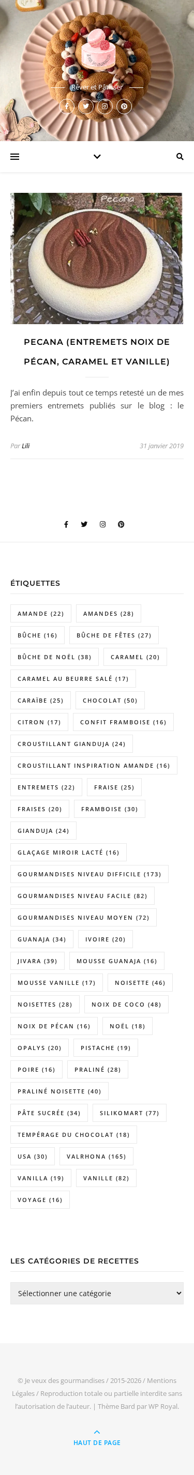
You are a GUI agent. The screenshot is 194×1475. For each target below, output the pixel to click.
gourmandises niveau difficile (89, 874)
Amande (41, 613)
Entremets (46, 787)
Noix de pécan (54, 1026)
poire (36, 1069)
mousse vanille (57, 982)
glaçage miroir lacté (69, 852)
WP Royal (162, 1406)
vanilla (41, 1178)
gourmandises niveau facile (82, 896)
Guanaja (42, 939)
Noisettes (45, 1004)
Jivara (37, 961)
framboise (109, 809)
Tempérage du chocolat (74, 1134)
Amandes (108, 613)
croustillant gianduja (72, 744)
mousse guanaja (117, 961)
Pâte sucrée (49, 1113)
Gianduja (43, 830)
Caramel (135, 657)
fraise (114, 787)
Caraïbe (41, 700)
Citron (39, 722)
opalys (40, 1048)
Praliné (97, 1069)
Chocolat (110, 700)
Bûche (37, 635)
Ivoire (105, 939)
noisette (140, 982)
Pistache (106, 1048)
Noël (127, 1026)
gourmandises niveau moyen (84, 917)
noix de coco (126, 1004)
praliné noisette (59, 1091)
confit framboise (123, 722)
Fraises (40, 809)
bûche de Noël (55, 657)
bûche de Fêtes (114, 635)
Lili (25, 445)
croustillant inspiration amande (94, 765)
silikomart (129, 1113)
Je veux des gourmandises (65, 1380)
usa (33, 1156)
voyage (40, 1200)
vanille (106, 1178)
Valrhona (96, 1156)
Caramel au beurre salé (73, 678)
